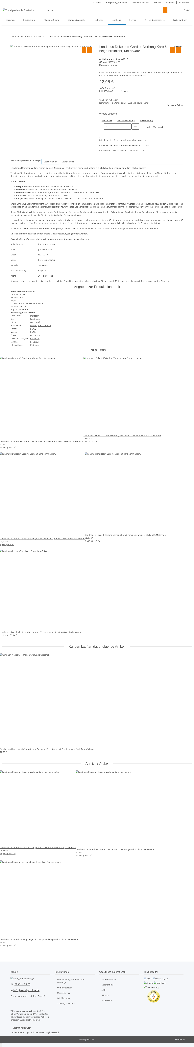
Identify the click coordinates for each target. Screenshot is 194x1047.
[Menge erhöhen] (134, 133)
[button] (174, 10)
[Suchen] (165, 10)
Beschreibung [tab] (50, 161)
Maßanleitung (146, 120)
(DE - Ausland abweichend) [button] (136, 102)
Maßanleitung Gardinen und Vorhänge (71, 981)
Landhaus (114, 65)
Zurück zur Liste (17, 36)
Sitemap (105, 995)
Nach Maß (35, 322)
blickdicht (34, 338)
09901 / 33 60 (22, 984)
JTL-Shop (188, 1039)
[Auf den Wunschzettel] (89, 50)
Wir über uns (63, 998)
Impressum (107, 1000)
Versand (124, 91)
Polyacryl (34, 341)
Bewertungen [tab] (68, 161)
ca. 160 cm (35, 335)
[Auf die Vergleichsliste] (84, 50)
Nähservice (184, 2)
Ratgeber (170, 2)
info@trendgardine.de (116, 2)
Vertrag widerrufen (22, 1027)
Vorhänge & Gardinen (40, 325)
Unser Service (63, 993)
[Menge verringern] (101, 126)
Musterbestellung (126, 120)
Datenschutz (107, 984)
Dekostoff (34, 315)
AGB (104, 990)
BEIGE (33, 328)
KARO (33, 332)
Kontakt (157, 2)
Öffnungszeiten (64, 987)
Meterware (35, 345)
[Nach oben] (1, 1045)
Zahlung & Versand (66, 1003)
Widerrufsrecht (109, 979)
